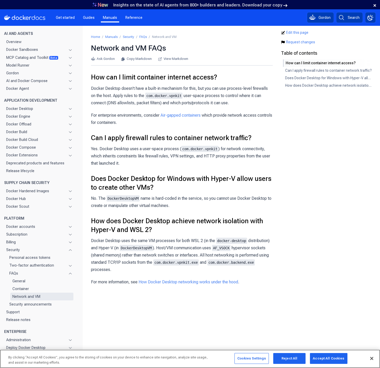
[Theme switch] (370, 17)
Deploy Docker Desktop (25, 347)
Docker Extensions (22, 155)
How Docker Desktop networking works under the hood (188, 281)
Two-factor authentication (31, 265)
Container (20, 288)
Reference (133, 17)
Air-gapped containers (181, 115)
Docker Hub (16, 198)
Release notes (18, 319)
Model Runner (17, 65)
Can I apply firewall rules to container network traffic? (171, 138)
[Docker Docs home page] (24, 17)
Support (13, 312)
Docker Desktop (19, 108)
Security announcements (30, 304)
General (18, 281)
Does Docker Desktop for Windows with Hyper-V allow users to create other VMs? (181, 183)
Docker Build (16, 132)
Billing (11, 242)
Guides (89, 17)
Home (95, 37)
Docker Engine (18, 116)
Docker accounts (20, 226)
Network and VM (26, 296)
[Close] (371, 358)
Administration (18, 340)
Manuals (110, 17)
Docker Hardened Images (27, 191)
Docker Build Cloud (22, 139)
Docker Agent (17, 88)
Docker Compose (21, 147)
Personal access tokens (29, 257)
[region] (190, 359)
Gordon (12, 73)
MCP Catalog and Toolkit (31, 57)
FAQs (13, 273)
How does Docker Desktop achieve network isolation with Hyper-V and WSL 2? (177, 225)
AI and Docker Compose (27, 80)
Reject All (289, 358)
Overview (13, 41)
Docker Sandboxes (22, 49)
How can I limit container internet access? (154, 77)
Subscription (16, 234)
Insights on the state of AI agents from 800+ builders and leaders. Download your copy (197, 5)
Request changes (300, 42)
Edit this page (297, 32)
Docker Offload (18, 124)
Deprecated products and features (35, 163)
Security (13, 249)
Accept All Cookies (328, 358)
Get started (65, 17)
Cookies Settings (251, 358)
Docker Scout (17, 206)
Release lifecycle (20, 171)
